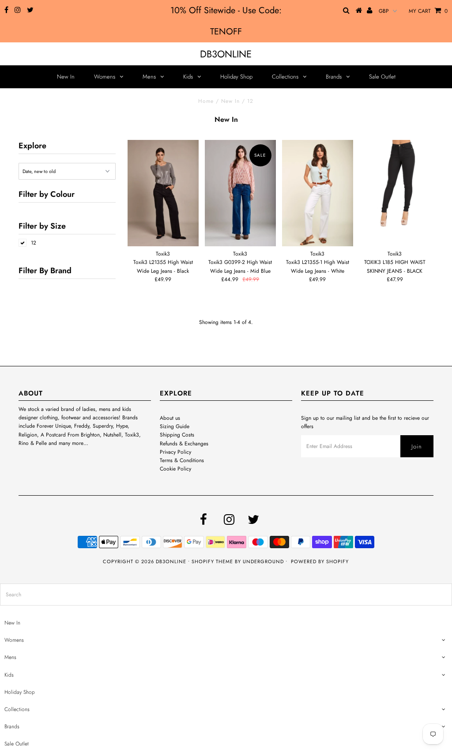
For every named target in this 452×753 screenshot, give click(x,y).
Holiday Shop (236, 76)
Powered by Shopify (320, 561)
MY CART (428, 11)
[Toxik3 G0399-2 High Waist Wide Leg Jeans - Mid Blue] (240, 193)
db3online (226, 54)
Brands (334, 76)
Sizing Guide (174, 426)
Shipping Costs (177, 435)
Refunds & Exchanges (184, 444)
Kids (188, 76)
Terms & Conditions (182, 460)
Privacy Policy (175, 452)
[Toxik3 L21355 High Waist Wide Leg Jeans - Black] (163, 193)
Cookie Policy (175, 469)
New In (66, 76)
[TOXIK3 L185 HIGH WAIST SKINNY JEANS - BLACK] (394, 184)
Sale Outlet (382, 76)
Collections (285, 76)
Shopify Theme (212, 561)
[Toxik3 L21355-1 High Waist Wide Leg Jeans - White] (317, 193)
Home (206, 101)
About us (170, 418)
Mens (149, 76)
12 (33, 243)
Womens (104, 76)
